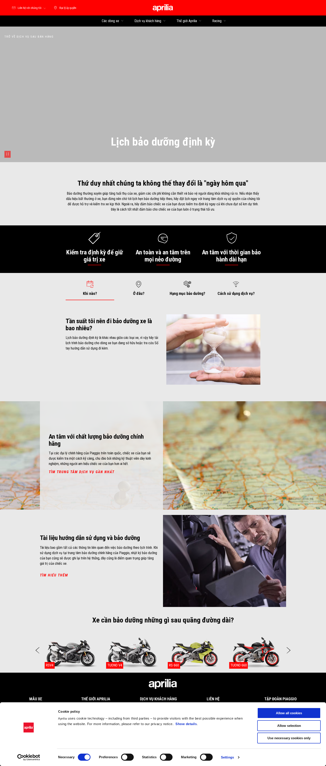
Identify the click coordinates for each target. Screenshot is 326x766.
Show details (186, 724)
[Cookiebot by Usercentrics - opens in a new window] (28, 757)
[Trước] (37, 650)
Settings (227, 757)
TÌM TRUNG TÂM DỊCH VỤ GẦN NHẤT (81, 472)
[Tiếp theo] (288, 650)
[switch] (127, 757)
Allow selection (289, 726)
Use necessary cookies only (288, 738)
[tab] (90, 288)
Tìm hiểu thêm (54, 575)
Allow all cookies (289, 713)
